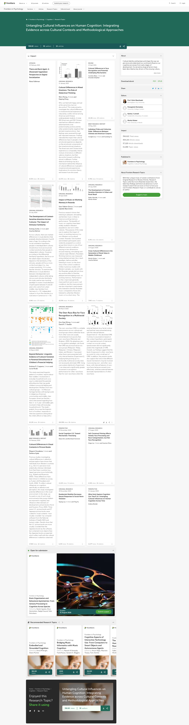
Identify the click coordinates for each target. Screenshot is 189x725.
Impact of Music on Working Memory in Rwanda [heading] (70, 201)
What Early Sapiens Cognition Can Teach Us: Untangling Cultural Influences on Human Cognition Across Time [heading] (99, 497)
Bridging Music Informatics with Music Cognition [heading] (67, 645)
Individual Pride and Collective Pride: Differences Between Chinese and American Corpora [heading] (99, 131)
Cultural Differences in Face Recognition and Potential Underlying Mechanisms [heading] (98, 70)
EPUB (160, 81)
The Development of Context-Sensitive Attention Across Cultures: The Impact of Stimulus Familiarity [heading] (41, 220)
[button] (47, 46)
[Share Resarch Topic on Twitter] (30, 711)
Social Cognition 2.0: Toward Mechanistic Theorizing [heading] (69, 435)
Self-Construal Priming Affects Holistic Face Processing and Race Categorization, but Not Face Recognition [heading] (99, 437)
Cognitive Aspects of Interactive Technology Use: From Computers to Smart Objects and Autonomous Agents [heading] (96, 642)
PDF (154, 81)
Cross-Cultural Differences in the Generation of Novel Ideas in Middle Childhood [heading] (100, 253)
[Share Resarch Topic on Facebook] (34, 711)
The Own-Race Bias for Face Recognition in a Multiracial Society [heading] (72, 315)
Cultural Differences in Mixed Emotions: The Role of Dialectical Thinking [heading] (71, 90)
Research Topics (60, 19)
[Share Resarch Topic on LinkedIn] (39, 711)
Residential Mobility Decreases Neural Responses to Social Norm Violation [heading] (71, 496)
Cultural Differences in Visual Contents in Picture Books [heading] (41, 445)
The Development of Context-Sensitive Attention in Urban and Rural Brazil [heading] (100, 192)
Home (31, 689)
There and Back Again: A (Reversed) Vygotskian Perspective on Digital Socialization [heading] (39, 73)
